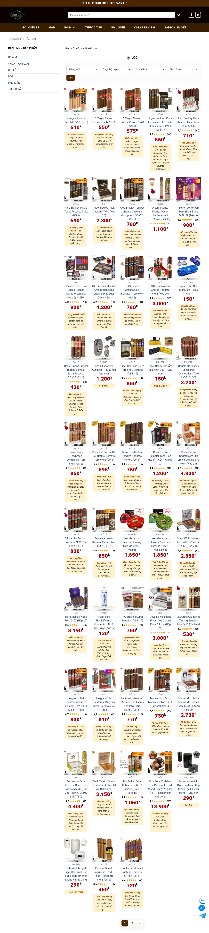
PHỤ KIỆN (118, 27)
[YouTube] (198, 15)
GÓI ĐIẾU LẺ (31, 27)
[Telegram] (202, 915)
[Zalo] (202, 900)
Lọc (70, 77)
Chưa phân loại (18, 63)
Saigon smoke (175, 27)
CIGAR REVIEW (144, 27)
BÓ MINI (70, 27)
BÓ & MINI (14, 57)
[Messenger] (203, 908)
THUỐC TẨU (93, 27)
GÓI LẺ (12, 70)
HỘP (52, 27)
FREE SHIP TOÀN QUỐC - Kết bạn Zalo (105, 3)
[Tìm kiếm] (178, 15)
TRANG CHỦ (15, 39)
